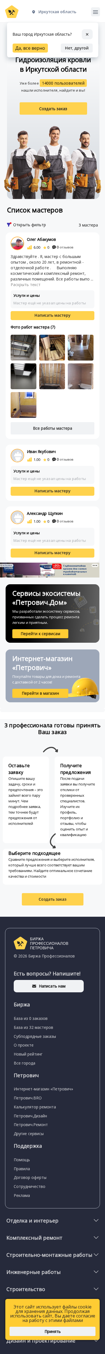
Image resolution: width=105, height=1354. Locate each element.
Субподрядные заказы (35, 1036)
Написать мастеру (52, 315)
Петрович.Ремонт (31, 1124)
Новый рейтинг (28, 1054)
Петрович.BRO (28, 1098)
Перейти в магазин (40, 693)
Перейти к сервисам (40, 633)
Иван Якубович (41, 451)
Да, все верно (30, 48)
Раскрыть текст (26, 284)
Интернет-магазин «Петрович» (43, 1089)
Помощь (22, 1159)
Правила (22, 1168)
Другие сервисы (29, 1133)
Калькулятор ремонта (35, 1107)
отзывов (65, 247)
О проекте (24, 1045)
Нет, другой (76, 48)
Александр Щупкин (45, 513)
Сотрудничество (29, 1186)
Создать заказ (53, 108)
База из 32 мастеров (33, 1027)
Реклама (22, 1195)
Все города (24, 1063)
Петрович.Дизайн (30, 1115)
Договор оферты (30, 1177)
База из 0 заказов (31, 1018)
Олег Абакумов (41, 239)
